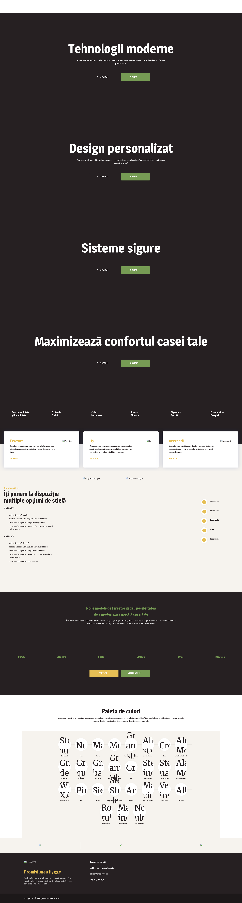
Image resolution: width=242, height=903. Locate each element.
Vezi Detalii (102, 77)
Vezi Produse (134, 673)
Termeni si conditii (98, 862)
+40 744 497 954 (97, 880)
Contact (134, 77)
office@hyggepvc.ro (99, 874)
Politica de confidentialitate (102, 868)
